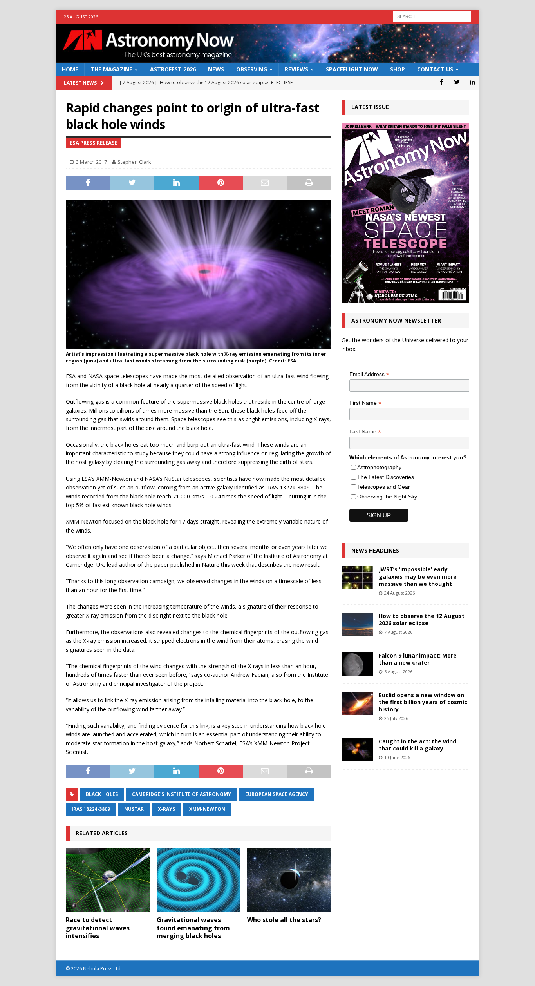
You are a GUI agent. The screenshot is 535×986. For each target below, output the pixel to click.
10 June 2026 (397, 757)
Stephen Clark (134, 161)
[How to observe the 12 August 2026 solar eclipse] (357, 624)
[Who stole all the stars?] (289, 880)
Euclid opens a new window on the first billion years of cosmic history (423, 702)
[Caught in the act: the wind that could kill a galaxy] (357, 749)
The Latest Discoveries (385, 477)
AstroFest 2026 (173, 69)
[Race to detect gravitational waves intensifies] (108, 880)
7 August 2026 (398, 632)
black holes (102, 794)
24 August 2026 (399, 593)
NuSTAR (134, 809)
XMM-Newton (207, 809)
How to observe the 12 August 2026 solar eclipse (422, 619)
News (216, 69)
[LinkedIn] (472, 82)
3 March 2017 (91, 161)
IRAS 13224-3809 (91, 809)
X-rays (166, 809)
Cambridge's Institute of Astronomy (181, 794)
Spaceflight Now (352, 69)
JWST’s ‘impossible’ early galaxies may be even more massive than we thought (418, 576)
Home (70, 69)
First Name (365, 403)
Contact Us (435, 69)
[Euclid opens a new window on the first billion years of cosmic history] (357, 703)
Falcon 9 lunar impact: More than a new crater (418, 659)
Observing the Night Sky (387, 496)
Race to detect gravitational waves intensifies (98, 928)
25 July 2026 (396, 718)
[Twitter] (457, 82)
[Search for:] (432, 16)
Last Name (365, 431)
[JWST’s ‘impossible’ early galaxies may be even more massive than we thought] (357, 577)
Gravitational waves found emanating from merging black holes (193, 928)
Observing (251, 69)
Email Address (369, 374)
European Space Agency (276, 794)
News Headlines (375, 550)
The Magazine (111, 69)
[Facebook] (441, 82)
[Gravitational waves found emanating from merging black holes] (199, 880)
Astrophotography (379, 467)
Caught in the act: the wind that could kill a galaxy (417, 745)
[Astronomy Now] (267, 58)
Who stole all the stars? (284, 919)
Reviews (296, 69)
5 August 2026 (398, 671)
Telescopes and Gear (383, 487)
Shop (397, 69)
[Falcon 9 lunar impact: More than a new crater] (357, 664)
